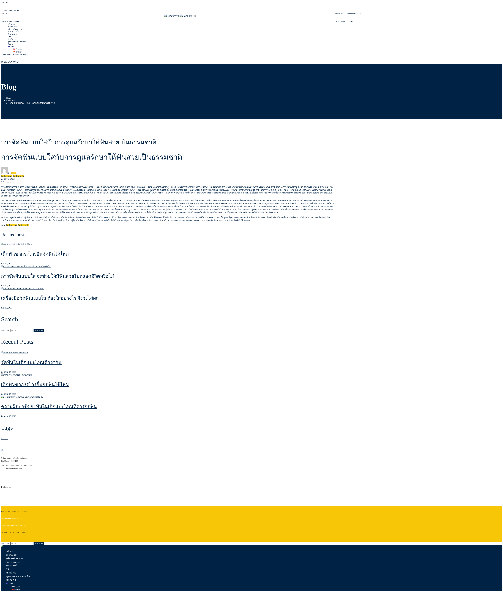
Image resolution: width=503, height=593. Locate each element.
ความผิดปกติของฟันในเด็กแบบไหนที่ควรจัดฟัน (49, 406)
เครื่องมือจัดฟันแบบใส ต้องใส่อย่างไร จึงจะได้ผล (50, 298)
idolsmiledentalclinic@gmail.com (13, 525)
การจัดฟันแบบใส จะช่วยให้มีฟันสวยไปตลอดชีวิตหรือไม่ (57, 276)
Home (8, 98)
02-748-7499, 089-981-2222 (11, 518)
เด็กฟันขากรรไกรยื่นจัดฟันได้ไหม (35, 254)
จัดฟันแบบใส (18, 176)
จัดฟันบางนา (11, 100)
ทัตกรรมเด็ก (4, 439)
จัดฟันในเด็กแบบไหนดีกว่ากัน (31, 362)
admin (13, 173)
